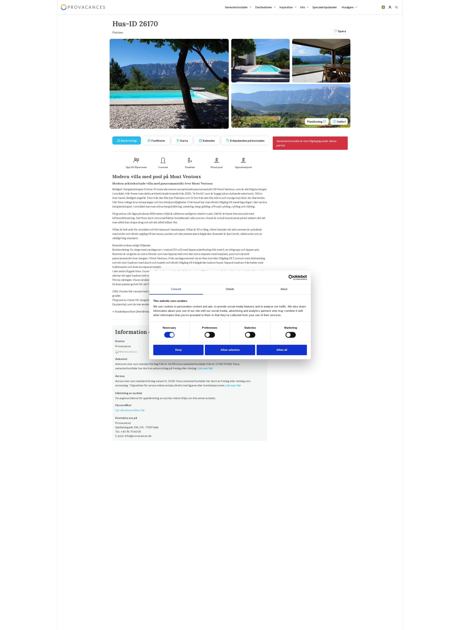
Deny (178, 349)
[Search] (396, 7)
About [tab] (284, 289)
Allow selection (230, 349)
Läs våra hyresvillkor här (130, 410)
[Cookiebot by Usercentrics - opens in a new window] (291, 277)
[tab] (126, 140)
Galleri (341, 121)
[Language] (383, 7)
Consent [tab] (176, 289)
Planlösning (315, 121)
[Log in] (390, 7)
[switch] (210, 335)
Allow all (281, 349)
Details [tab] (230, 289)
